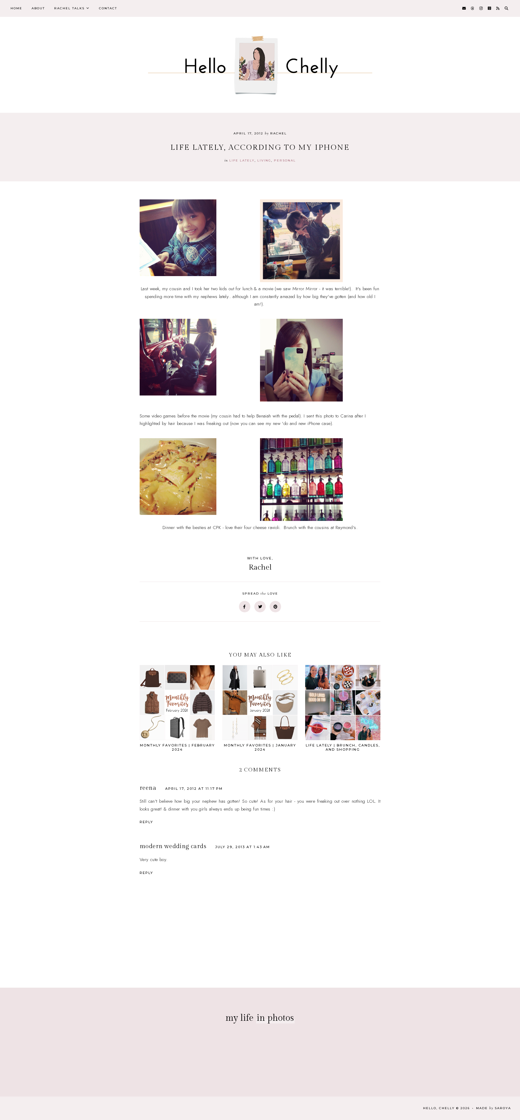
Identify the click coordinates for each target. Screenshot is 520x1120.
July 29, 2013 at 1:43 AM (242, 847)
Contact (108, 8)
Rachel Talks (69, 8)
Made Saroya (493, 1108)
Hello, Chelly (439, 1108)
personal (285, 160)
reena (148, 788)
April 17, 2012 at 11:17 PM (194, 788)
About (38, 8)
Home (16, 8)
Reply (146, 822)
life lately (242, 160)
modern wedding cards (173, 846)
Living (264, 160)
